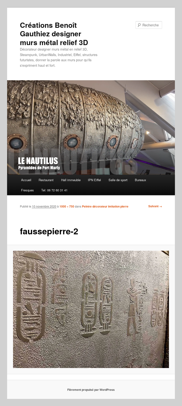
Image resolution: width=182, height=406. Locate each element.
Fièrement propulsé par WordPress (91, 389)
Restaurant (46, 180)
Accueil (26, 180)
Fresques (27, 190)
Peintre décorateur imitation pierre (105, 206)
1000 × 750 (66, 206)
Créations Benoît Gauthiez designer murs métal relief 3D (54, 33)
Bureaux (140, 180)
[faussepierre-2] (91, 309)
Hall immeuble (71, 180)
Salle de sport (118, 180)
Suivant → (155, 206)
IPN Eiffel (94, 180)
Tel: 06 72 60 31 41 (54, 190)
